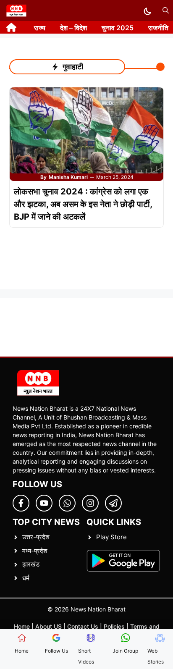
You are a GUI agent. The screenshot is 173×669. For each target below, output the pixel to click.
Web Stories (155, 656)
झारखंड (30, 564)
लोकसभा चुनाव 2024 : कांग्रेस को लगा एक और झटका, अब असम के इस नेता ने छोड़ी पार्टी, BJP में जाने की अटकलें (83, 204)
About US (48, 626)
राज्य (39, 28)
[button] (165, 10)
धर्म (25, 578)
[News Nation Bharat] (16, 10)
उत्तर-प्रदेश (36, 537)
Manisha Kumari (68, 177)
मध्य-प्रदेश (34, 551)
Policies (114, 626)
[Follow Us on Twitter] (44, 503)
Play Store (111, 537)
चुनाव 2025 (118, 28)
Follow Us (56, 651)
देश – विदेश (73, 28)
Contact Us (82, 626)
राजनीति (158, 28)
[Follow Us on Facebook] (21, 503)
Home (22, 626)
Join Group (125, 651)
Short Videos (86, 656)
